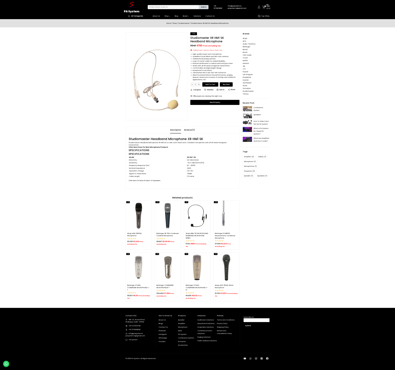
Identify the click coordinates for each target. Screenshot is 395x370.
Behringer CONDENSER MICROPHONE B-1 (165, 286)
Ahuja (245, 38)
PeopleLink (247, 77)
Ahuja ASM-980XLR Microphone (134, 234)
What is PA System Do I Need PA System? (261, 131)
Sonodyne (247, 88)
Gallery (262, 157)
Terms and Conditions (226, 320)
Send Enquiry (215, 102)
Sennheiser (247, 83)
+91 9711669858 (134, 329)
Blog (176, 16)
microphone (250, 161)
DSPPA (245, 60)
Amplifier (181, 323)
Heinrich (246, 63)
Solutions (197, 16)
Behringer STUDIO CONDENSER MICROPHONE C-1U (197, 287)
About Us (156, 16)
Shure (245, 85)
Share (233, 89)
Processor (182, 341)
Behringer (246, 47)
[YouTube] (245, 358)
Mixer (180, 331)
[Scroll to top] (390, 359)
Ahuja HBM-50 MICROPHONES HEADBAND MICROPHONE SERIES (197, 235)
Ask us (221, 90)
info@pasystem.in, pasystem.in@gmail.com (135, 334)
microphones (250, 166)
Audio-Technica (249, 44)
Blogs (161, 323)
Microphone (182, 327)
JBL (244, 66)
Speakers (257, 115)
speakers (262, 176)
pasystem (249, 171)
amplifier (249, 157)
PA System (133, 340)
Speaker (181, 320)
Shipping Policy (223, 327)
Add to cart (210, 84)
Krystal (245, 72)
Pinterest (162, 331)
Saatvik (246, 80)
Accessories (183, 345)
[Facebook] (267, 358)
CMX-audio (247, 55)
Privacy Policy (222, 323)
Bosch (245, 52)
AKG (244, 41)
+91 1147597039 (135, 326)
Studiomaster (248, 91)
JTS (244, 69)
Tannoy (246, 94)
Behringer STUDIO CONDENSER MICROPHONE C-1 (138, 287)
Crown (245, 58)
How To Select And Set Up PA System (261, 122)
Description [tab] (175, 130)
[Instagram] (256, 358)
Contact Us (210, 16)
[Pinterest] (261, 358)
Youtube (162, 341)
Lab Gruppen (248, 74)
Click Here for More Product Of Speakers (144, 180)
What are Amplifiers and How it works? (261, 139)
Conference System (258, 108)
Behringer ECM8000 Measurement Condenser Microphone (225, 235)
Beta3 (245, 49)
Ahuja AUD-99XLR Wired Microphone (224, 286)
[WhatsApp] (250, 358)
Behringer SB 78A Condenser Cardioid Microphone (167, 234)
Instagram (163, 334)
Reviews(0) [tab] (189, 130)
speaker (248, 176)
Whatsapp (163, 338)
